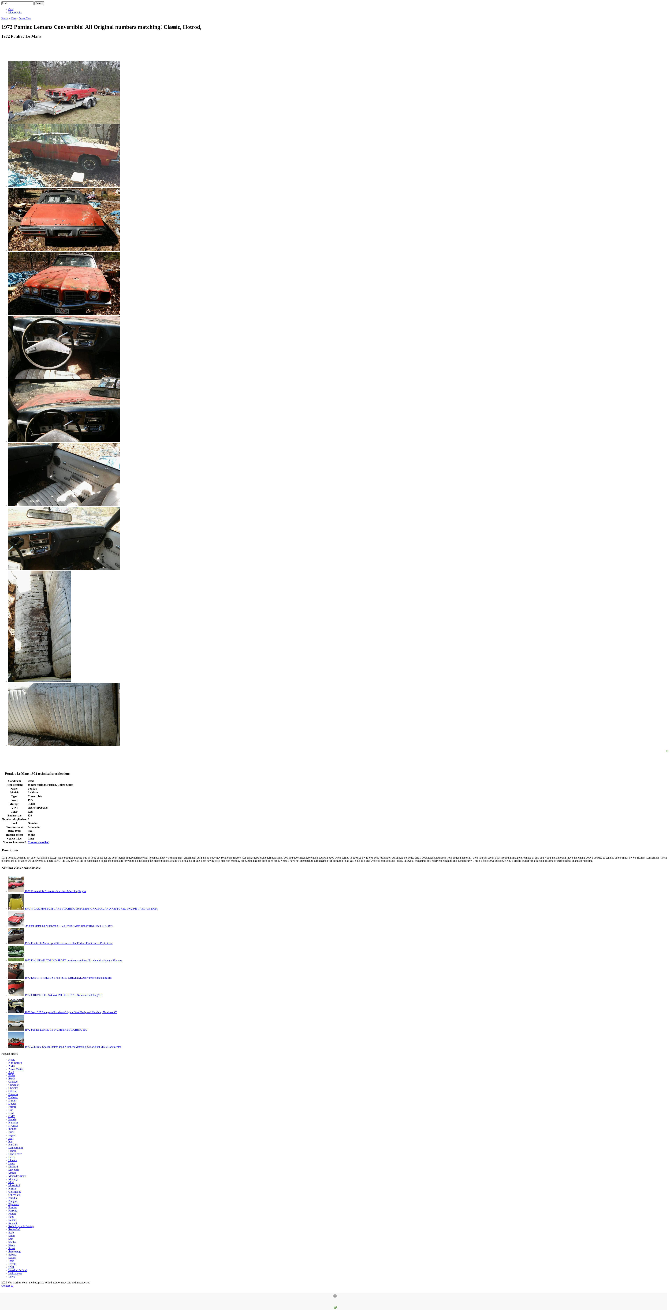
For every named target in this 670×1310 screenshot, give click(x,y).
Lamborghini (15, 1147)
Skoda (11, 1245)
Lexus (11, 1157)
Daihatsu (13, 1097)
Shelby (12, 1241)
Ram (11, 1216)
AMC (11, 1065)
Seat (10, 1238)
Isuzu (11, 1131)
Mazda (12, 1172)
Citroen (12, 1091)
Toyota (12, 1263)
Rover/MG (14, 1229)
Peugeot (12, 1201)
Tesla (11, 1260)
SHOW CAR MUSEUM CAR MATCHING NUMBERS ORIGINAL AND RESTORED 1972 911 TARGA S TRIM (91, 908)
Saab (11, 1232)
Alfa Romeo (15, 1062)
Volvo (11, 1276)
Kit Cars (13, 1144)
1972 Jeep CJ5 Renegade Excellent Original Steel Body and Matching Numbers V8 (70, 1012)
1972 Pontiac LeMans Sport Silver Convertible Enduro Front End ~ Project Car (68, 943)
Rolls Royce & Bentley (21, 1226)
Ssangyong (14, 1251)
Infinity (12, 1128)
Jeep (10, 1138)
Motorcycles (15, 12)
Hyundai (13, 1125)
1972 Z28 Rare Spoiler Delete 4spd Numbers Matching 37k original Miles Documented (72, 1046)
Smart (11, 1248)
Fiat (10, 1109)
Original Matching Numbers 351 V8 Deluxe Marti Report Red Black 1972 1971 (68, 925)
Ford (11, 1113)
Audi (11, 1072)
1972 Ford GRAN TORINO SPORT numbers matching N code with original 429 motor (73, 960)
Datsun (12, 1100)
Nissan (12, 1188)
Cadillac (12, 1081)
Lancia (12, 1150)
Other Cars (14, 1194)
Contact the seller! (38, 842)
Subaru (12, 1254)
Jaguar (12, 1135)
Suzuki (12, 1257)
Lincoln (12, 1160)
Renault (12, 1223)
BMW (11, 1075)
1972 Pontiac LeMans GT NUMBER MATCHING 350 (55, 1029)
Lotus (11, 1163)
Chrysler (13, 1087)
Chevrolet (13, 1084)
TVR (11, 1267)
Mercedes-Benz (17, 1175)
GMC (11, 1116)
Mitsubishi (14, 1185)
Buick (11, 1078)
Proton (12, 1213)
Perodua (12, 1197)
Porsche (12, 1210)
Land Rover (15, 1153)
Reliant (12, 1219)
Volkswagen (15, 1273)
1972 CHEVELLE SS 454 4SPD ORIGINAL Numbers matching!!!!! (63, 995)
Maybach (13, 1169)
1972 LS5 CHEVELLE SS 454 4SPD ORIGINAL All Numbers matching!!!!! (68, 977)
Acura (11, 1059)
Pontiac (12, 1207)
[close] (335, 1296)
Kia (10, 1141)
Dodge (12, 1103)
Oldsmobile (14, 1191)
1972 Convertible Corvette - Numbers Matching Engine (55, 891)
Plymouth (13, 1204)
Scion (11, 1235)
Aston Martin (15, 1069)
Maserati (13, 1166)
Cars (10, 9)
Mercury (13, 1179)
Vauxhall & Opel (17, 1270)
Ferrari (12, 1106)
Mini (11, 1182)
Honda (12, 1119)
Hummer (13, 1122)
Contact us (7, 1285)
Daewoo (13, 1094)
